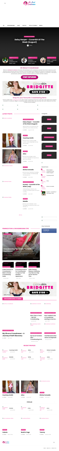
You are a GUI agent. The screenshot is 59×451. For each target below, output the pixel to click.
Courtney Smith (28, 138)
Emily (29, 357)
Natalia (25, 201)
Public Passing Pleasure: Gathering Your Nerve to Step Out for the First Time (34, 273)
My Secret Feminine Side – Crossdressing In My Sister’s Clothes (36, 337)
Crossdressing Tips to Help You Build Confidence (17, 250)
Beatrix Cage (25, 432)
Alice (24, 154)
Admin (30, 45)
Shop (18, 25)
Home (45, 448)
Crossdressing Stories (8, 330)
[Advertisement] (29, 15)
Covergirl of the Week (29, 36)
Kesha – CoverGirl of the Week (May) (51, 61)
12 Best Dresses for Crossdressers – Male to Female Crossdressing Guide (7, 273)
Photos (24, 25)
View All (20, 215)
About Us (48, 448)
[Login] (54, 25)
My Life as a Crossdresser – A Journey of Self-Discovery (13, 334)
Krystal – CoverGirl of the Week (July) (13, 61)
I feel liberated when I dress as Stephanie (50, 336)
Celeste (4, 432)
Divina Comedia (28, 170)
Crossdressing (11, 25)
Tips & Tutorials (33, 25)
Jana (48, 357)
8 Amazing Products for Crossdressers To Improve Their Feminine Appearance (21, 273)
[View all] (49, 119)
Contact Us (53, 448)
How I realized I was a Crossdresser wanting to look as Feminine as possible (50, 317)
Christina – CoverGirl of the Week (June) (32, 61)
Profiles (25, 135)
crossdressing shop (16, 99)
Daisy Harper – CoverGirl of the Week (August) (29, 40)
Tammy (42, 432)
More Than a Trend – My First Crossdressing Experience (36, 317)
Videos (40, 25)
